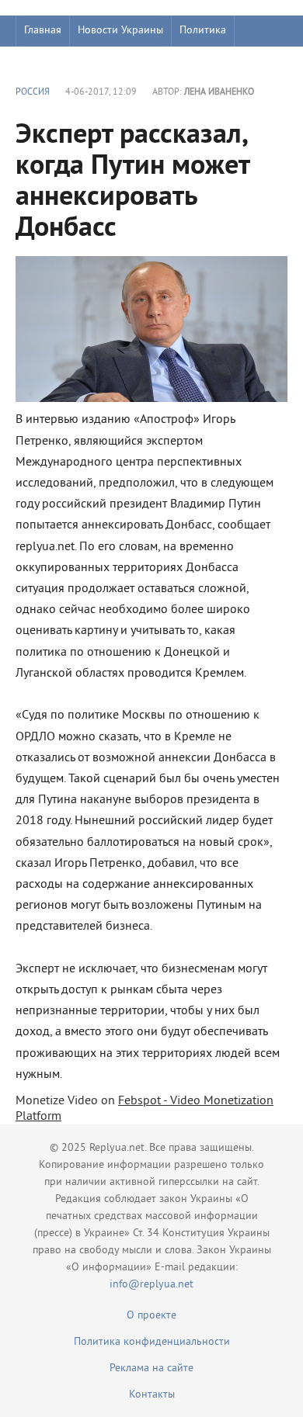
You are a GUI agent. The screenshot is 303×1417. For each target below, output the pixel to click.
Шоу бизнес (51, 61)
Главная (42, 30)
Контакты (152, 1394)
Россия (33, 93)
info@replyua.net (151, 1284)
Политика (202, 30)
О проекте (151, 1315)
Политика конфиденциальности (152, 1342)
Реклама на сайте (151, 1368)
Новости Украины (120, 30)
